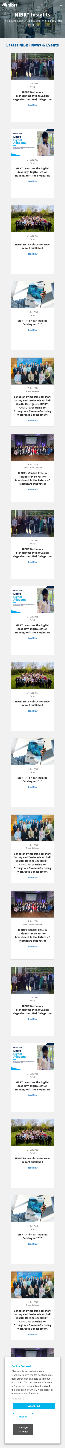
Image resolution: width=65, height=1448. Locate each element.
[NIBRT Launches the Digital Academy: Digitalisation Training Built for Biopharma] (32, 142)
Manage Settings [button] (23, 1429)
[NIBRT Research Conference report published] (32, 218)
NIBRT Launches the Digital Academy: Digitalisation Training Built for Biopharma (32, 172)
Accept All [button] (34, 1406)
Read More (17, 1398)
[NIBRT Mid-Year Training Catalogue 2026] (32, 294)
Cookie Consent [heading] (21, 1366)
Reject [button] (23, 1416)
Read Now (32, 105)
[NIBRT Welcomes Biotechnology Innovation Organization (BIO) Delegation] (32, 66)
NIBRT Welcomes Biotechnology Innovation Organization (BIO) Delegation (32, 96)
